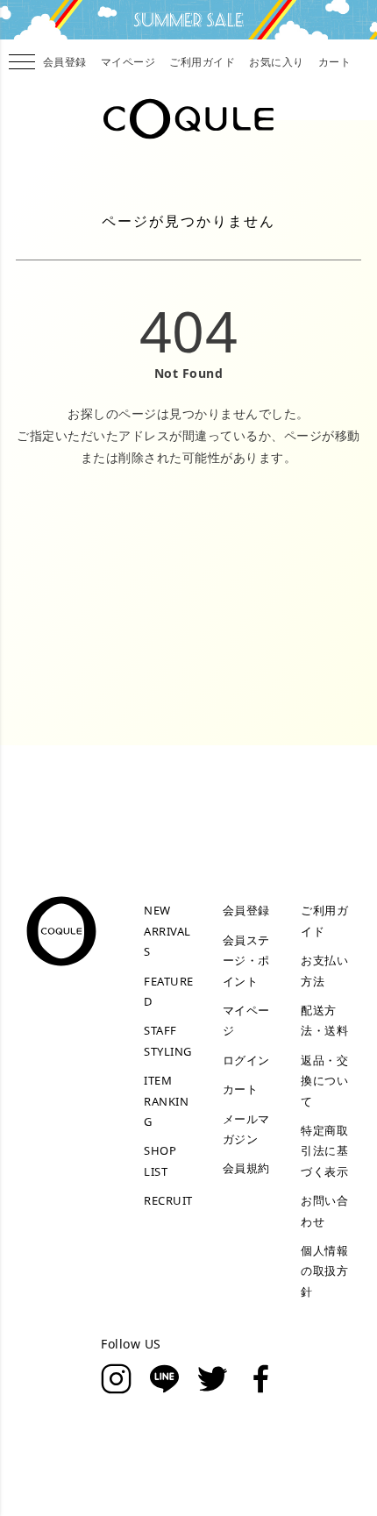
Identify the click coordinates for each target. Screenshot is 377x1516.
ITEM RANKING (166, 1100)
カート (335, 61)
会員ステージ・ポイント (246, 960)
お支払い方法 (324, 970)
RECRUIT (168, 1200)
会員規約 (246, 1168)
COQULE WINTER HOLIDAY (188, 19)
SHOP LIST (160, 1160)
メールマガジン (246, 1129)
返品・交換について (324, 1080)
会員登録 (65, 61)
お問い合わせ (324, 1210)
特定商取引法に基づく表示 (324, 1150)
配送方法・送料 (324, 1020)
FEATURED (169, 991)
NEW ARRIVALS (167, 930)
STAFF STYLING (168, 1040)
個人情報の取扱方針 (324, 1270)
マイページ (128, 61)
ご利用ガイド (202, 61)
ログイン (246, 1060)
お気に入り (276, 61)
